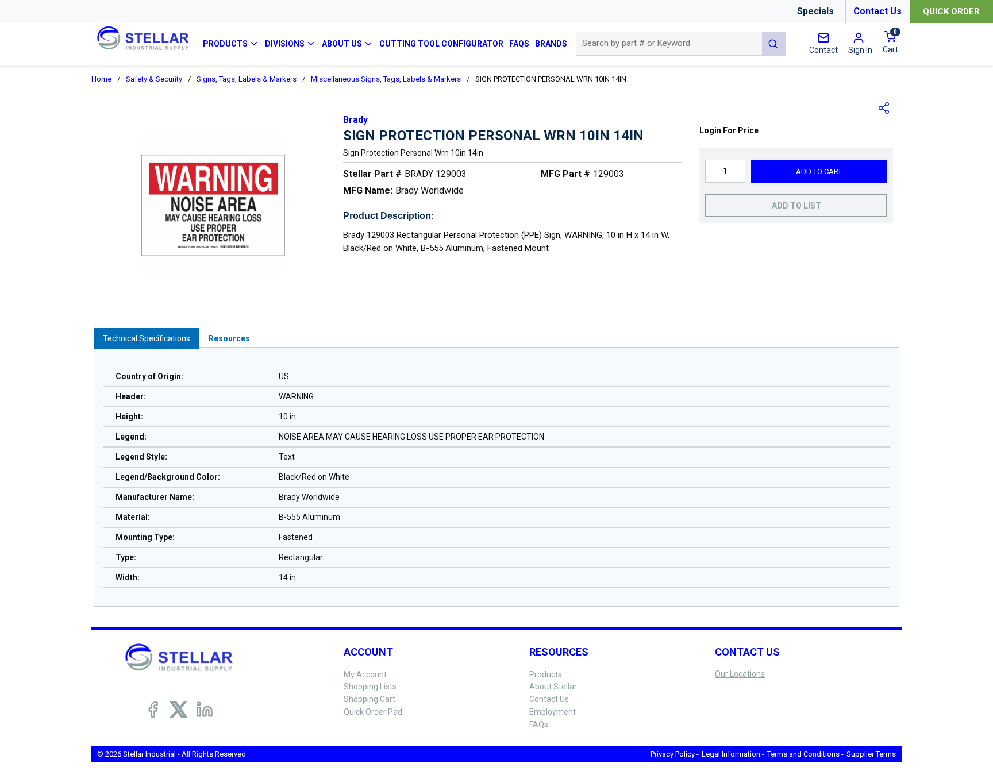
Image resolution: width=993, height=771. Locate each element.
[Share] (884, 108)
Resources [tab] (229, 338)
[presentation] (146, 338)
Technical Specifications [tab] (146, 338)
